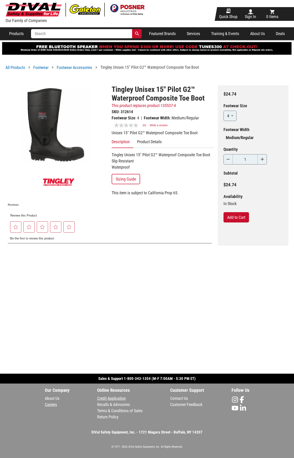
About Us (257, 33)
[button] (16, 226)
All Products (15, 67)
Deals (280, 33)
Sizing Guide (126, 179)
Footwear (40, 67)
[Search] (137, 33)
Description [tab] (121, 141)
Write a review (158, 125)
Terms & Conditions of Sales (120, 410)
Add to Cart (236, 217)
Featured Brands (162, 34)
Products (16, 33)
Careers (51, 404)
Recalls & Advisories (113, 404)
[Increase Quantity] (262, 159)
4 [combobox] (228, 115)
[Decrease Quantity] (228, 159)
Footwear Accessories (74, 67)
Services (193, 34)
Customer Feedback (186, 404)
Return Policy (108, 416)
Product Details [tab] (149, 141)
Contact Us (179, 398)
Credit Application (111, 398)
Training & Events (225, 34)
